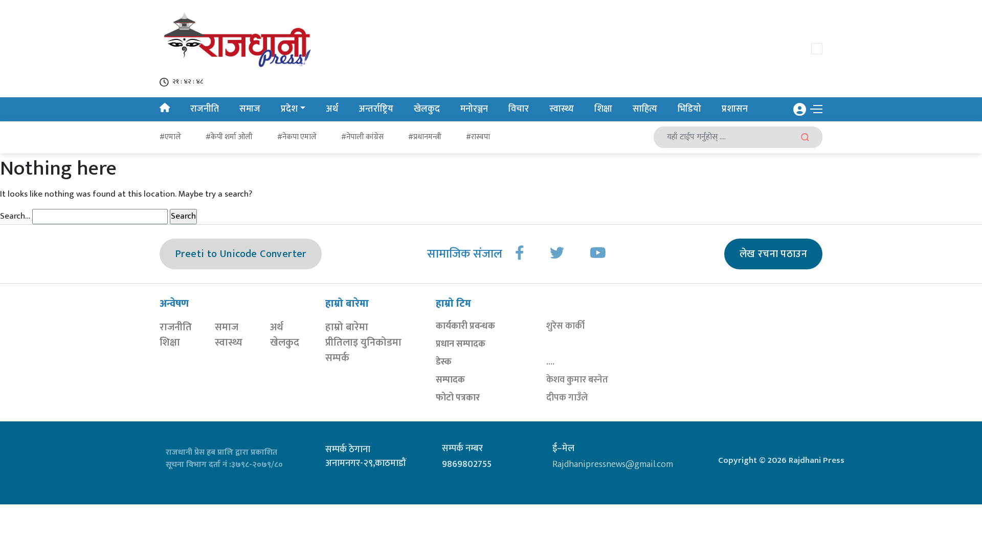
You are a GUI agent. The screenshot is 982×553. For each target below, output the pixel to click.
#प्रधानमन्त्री (424, 137)
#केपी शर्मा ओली (229, 137)
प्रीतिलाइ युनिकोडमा (363, 342)
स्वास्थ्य (561, 109)
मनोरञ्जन (474, 109)
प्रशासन (735, 109)
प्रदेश (289, 109)
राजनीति (204, 109)
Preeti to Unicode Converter (240, 254)
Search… (15, 216)
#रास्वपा (478, 137)
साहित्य (645, 109)
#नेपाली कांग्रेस (362, 137)
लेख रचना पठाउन (773, 254)
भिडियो (689, 109)
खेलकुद (427, 109)
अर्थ (332, 109)
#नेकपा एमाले (297, 137)
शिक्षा (603, 109)
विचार (518, 109)
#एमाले (170, 137)
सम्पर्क (337, 358)
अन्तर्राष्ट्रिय (376, 109)
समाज (249, 109)
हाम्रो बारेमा (346, 327)
